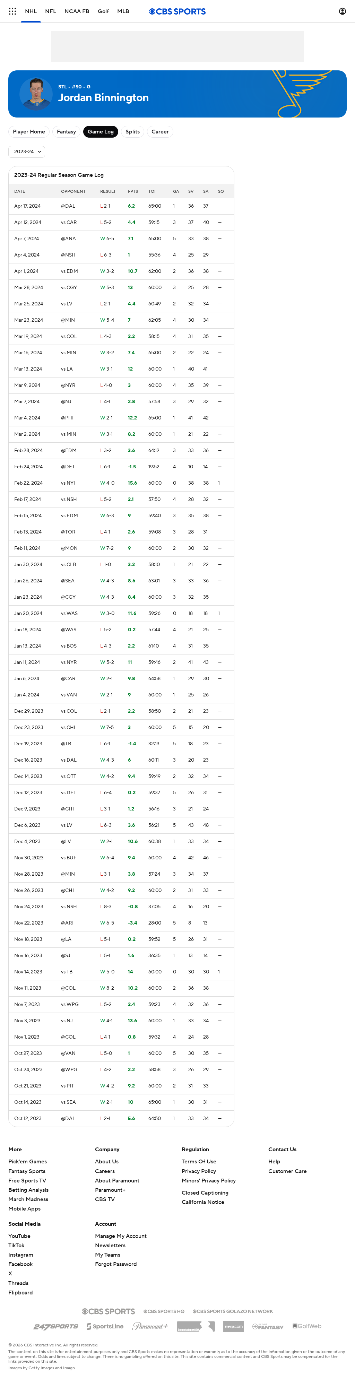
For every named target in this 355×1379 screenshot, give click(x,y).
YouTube (19, 1236)
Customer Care (287, 1171)
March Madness (28, 1199)
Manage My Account (121, 1236)
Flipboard (20, 1292)
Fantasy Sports (26, 1171)
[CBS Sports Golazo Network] (233, 1310)
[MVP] (233, 1323)
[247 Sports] (55, 1325)
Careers (105, 1171)
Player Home (29, 131)
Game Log (101, 131)
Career (160, 131)
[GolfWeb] (307, 1326)
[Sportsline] (105, 1325)
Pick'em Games (27, 1161)
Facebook (20, 1264)
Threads (18, 1283)
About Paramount (117, 1180)
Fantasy (66, 131)
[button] (12, 11)
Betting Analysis (28, 1190)
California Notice (203, 1202)
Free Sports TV (27, 1180)
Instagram (20, 1254)
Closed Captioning (205, 1192)
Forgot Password (116, 1264)
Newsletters (110, 1245)
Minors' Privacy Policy (209, 1180)
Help (274, 1161)
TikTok (16, 1245)
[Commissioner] (196, 1323)
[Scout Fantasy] (268, 1325)
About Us (107, 1161)
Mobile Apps (24, 1208)
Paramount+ (110, 1190)
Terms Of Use (199, 1161)
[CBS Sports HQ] (164, 1310)
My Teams (107, 1254)
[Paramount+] (150, 1324)
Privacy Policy (199, 1171)
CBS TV (105, 1199)
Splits (132, 131)
